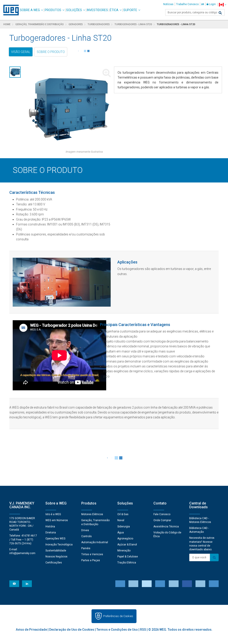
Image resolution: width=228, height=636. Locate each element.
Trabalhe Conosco (187, 4)
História (50, 526)
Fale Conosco (161, 514)
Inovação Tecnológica (59, 544)
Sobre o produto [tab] (51, 52)
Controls (86, 536)
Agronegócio (125, 538)
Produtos (53, 10)
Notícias (168, 4)
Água (120, 532)
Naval (120, 520)
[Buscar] (220, 13)
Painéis (85, 548)
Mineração (123, 550)
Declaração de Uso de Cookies (71, 629)
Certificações (53, 562)
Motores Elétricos (92, 514)
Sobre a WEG (30, 10)
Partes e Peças (90, 560)
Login (212, 4)
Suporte (130, 10)
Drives (85, 530)
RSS (143, 629)
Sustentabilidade (55, 550)
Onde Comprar (162, 520)
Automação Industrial (94, 542)
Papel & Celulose (127, 556)
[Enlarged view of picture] (69, 108)
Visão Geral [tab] (20, 52)
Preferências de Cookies (118, 616)
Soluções (74, 10)
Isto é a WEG (53, 514)
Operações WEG (55, 538)
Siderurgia (123, 526)
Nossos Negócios (56, 556)
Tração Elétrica (126, 562)
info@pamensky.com (22, 553)
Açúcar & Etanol (127, 544)
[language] (222, 4)
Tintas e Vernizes (92, 554)
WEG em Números (56, 520)
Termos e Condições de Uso (117, 629)
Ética (114, 10)
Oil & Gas (122, 514)
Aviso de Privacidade (31, 629)
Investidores (97, 10)
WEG (9, 10)
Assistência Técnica (166, 526)
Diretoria (50, 532)
